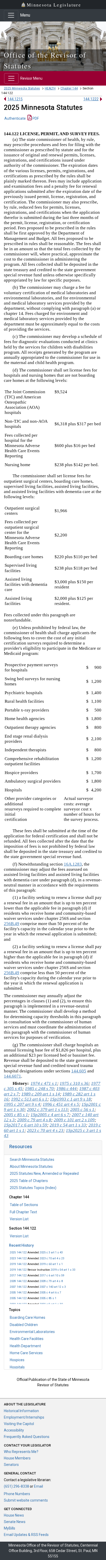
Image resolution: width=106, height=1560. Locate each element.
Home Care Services (26, 1353)
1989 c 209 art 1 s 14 (40, 1094)
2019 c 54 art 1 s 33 (63, 1269)
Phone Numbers (17, 1494)
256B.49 (11, 923)
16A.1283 (73, 864)
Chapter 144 (69, 88)
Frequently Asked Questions (26, 1437)
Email (38, 1486)
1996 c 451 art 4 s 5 (61, 1104)
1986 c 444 (66, 1088)
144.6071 (12, 1076)
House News (14, 1515)
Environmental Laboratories (32, 1332)
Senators (11, 1465)
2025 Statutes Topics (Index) (33, 1188)
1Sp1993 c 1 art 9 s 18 (70, 1099)
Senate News (14, 1522)
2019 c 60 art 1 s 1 (51, 1264)
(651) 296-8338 (16, 1486)
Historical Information (21, 1411)
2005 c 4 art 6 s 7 (50, 1292)
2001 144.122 (18, 1304)
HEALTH (50, 88)
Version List (19, 1219)
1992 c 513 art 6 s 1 (29, 1099)
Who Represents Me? (21, 1452)
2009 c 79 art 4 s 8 (51, 1281)
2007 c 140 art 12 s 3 (53, 1287)
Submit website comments (26, 1500)
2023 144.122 (18, 1258)
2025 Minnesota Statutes (22, 88)
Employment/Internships (24, 1417)
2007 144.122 (18, 1287)
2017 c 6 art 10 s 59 (52, 1275)
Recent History (21, 1245)
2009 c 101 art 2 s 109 (74, 1119)
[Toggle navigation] (11, 15)
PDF (35, 118)
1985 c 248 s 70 (39, 1088)
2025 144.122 (18, 1252)
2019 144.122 (18, 1264)
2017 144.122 (18, 1275)
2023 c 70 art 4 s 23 (52, 1258)
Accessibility (14, 1430)
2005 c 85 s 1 (48, 1298)
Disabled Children (24, 1325)
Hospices (17, 1360)
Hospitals (17, 1367)
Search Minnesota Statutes (32, 1159)
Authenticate (15, 118)
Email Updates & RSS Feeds (26, 1535)
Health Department (25, 1346)
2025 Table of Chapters (29, 1181)
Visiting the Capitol (19, 1424)
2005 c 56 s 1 (82, 1109)
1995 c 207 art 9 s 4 (22, 1104)
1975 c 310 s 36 (74, 1083)
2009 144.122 (18, 1281)
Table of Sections (24, 1205)
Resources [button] (20, 1146)
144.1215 (15, 99)
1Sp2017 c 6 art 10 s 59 (25, 1125)
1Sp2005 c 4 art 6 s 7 (50, 1114)
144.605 (78, 1071)
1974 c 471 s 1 (44, 1083)
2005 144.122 (18, 1292)
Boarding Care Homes (27, 1317)
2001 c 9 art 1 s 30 (51, 1304)
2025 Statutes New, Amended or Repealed (44, 1173)
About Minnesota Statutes (31, 1166)
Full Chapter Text (23, 1212)
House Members (17, 1458)
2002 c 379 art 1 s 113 (47, 1109)
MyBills (9, 1528)
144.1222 (91, 99)
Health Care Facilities (26, 1339)
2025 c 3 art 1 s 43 (51, 1252)
